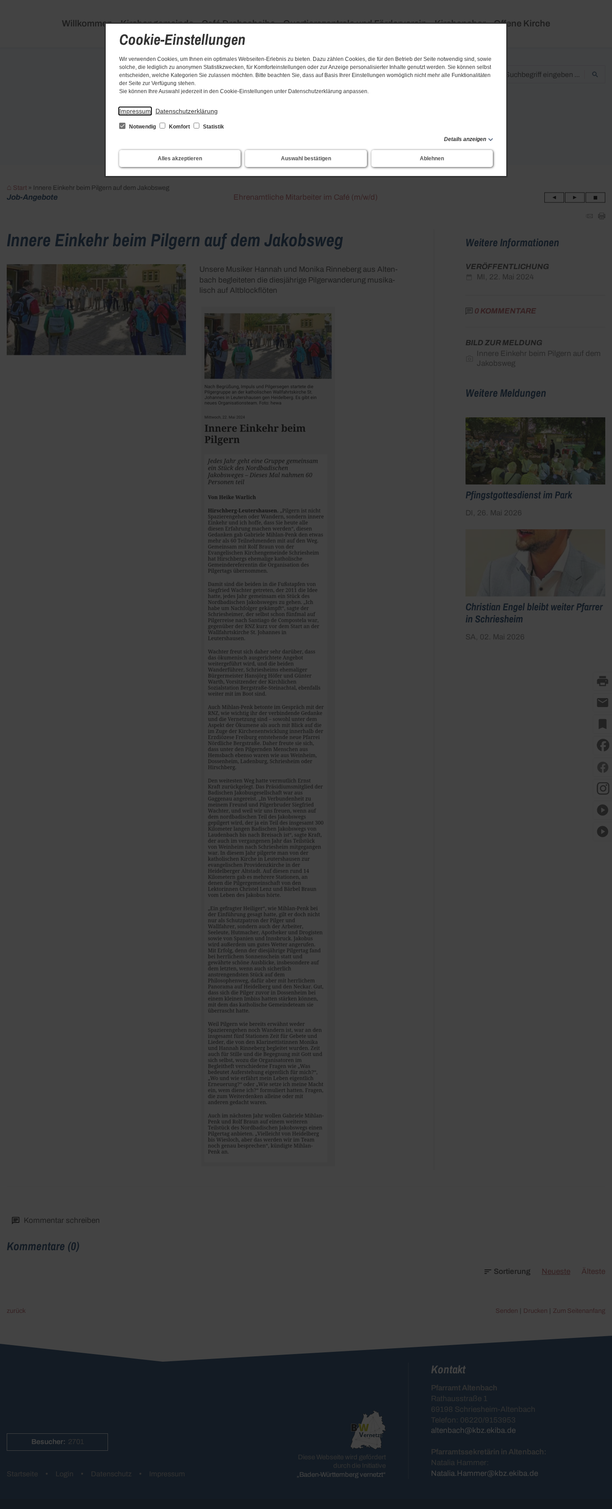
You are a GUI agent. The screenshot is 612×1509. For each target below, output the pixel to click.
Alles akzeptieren (180, 158)
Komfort (179, 127)
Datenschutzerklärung (186, 111)
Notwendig (142, 127)
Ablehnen (432, 158)
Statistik (213, 127)
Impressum (135, 111)
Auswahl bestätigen (306, 158)
